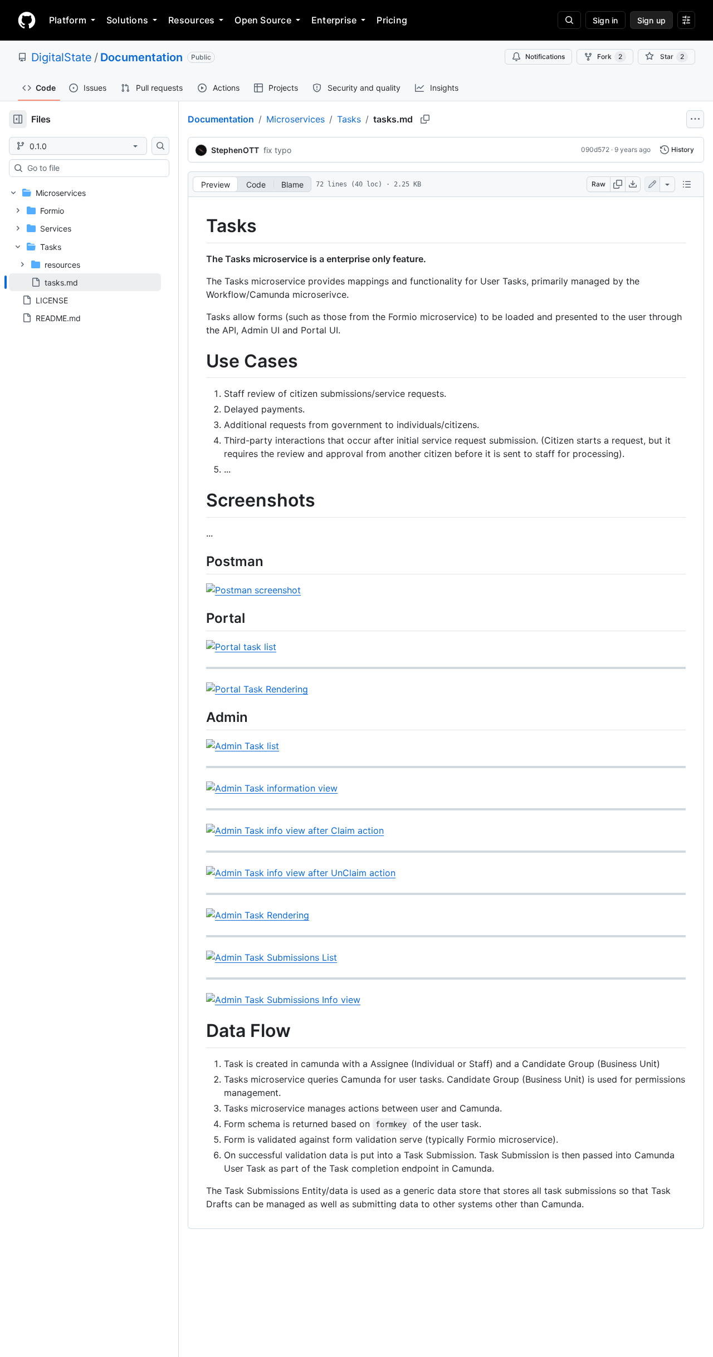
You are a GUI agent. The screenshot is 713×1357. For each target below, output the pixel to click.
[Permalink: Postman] (198, 561)
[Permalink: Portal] (198, 618)
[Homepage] (27, 20)
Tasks (349, 119)
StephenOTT (235, 150)
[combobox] (93, 168)
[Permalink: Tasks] (198, 226)
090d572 (595, 149)
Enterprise (333, 20)
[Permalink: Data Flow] (198, 1031)
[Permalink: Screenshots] (198, 501)
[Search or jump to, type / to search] (569, 20)
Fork (609, 56)
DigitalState (61, 57)
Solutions (127, 20)
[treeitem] (85, 282)
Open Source (263, 20)
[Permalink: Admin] (198, 717)
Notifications (545, 56)
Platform (67, 20)
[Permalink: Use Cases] (198, 361)
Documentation (141, 57)
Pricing (392, 20)
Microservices (295, 119)
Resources (191, 20)
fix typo (277, 150)
